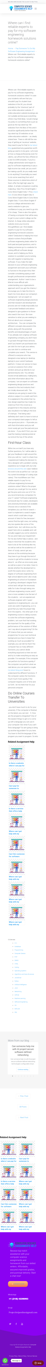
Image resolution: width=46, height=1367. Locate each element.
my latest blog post (15, 670)
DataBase (18, 946)
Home (10, 48)
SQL (16, 1012)
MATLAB (17, 1009)
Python (17, 981)
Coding (17, 967)
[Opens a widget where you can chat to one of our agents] (38, 1363)
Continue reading (23, 1069)
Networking (18, 991)
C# (15, 1005)
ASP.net (17, 995)
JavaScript (18, 977)
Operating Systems (20, 971)
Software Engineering (21, 1002)
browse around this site (17, 469)
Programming (19, 950)
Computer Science (20, 953)
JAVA (16, 988)
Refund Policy (22, 1356)
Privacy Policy (13, 1356)
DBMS (16, 960)
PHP (16, 957)
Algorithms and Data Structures (24, 974)
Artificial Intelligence (21, 984)
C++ (16, 943)
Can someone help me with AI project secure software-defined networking (23, 1050)
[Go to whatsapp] (5, 1360)
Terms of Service (32, 1356)
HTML (16, 964)
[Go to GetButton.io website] (5, 1364)
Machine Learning (20, 998)
